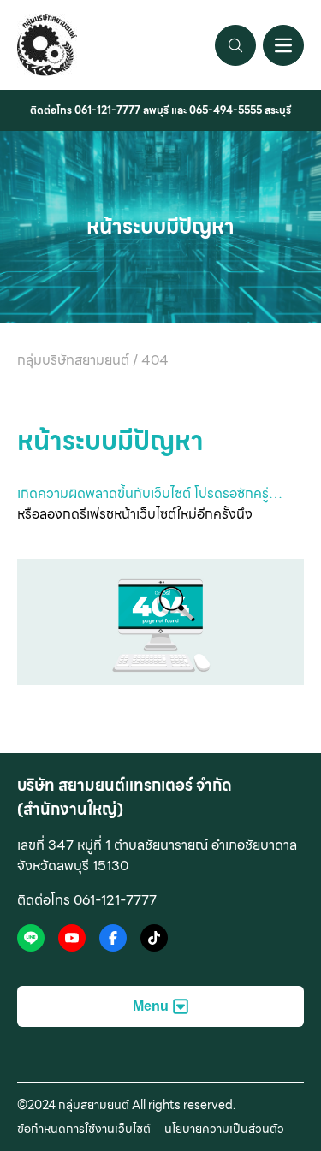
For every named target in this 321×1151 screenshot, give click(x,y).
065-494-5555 (225, 110)
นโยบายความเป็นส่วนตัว (224, 1128)
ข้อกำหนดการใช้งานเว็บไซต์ (84, 1128)
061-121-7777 (107, 110)
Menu (151, 1006)
